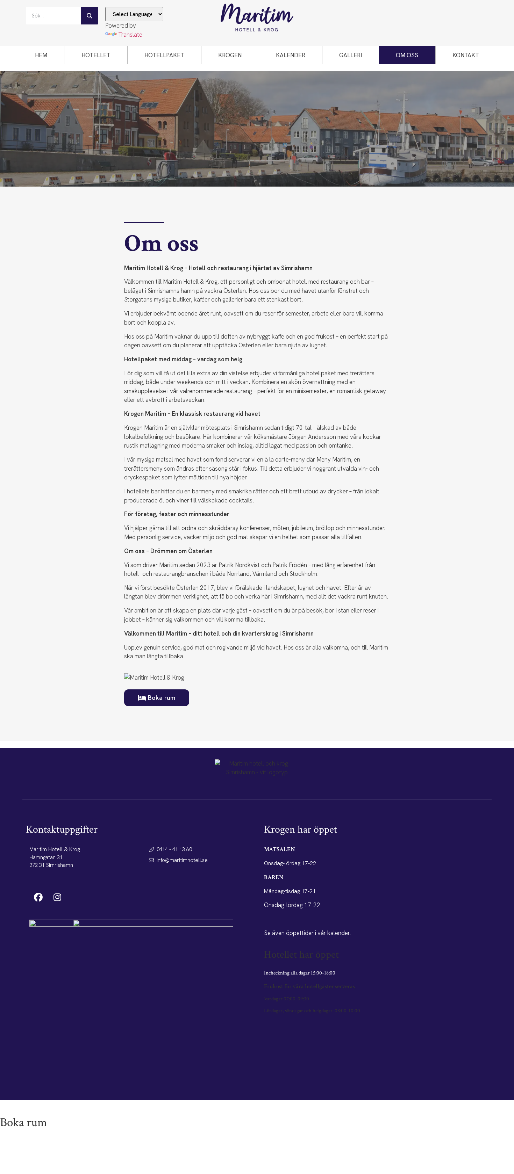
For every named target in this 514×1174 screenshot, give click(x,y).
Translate (130, 34)
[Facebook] (38, 897)
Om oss (407, 55)
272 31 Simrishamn (51, 865)
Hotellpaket (164, 55)
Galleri (350, 55)
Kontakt (465, 55)
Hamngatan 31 (46, 857)
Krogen (230, 55)
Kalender (290, 55)
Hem (41, 55)
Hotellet (95, 55)
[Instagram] (57, 897)
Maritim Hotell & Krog (54, 849)
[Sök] (89, 15)
